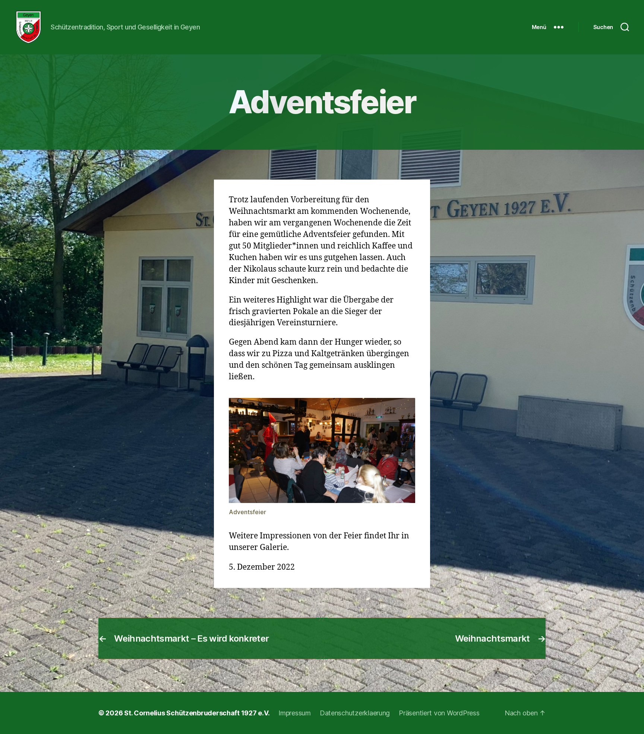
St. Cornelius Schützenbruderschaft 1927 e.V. (196, 713)
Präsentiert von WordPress (439, 713)
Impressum (294, 713)
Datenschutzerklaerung (355, 713)
